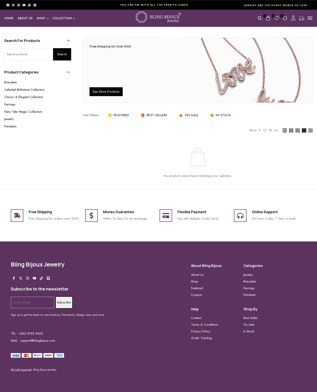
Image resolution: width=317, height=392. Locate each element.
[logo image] (158, 17)
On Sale (192, 115)
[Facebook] (7, 5)
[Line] (34, 5)
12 (264, 130)
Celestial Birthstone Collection (24, 89)
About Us (25, 18)
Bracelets (10, 82)
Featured (121, 115)
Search (62, 54)
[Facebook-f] (13, 278)
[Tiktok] (29, 5)
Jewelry (9, 119)
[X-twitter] (13, 5)
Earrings (10, 104)
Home (8, 18)
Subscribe (64, 302)
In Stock (223, 115)
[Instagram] (18, 5)
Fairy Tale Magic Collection (23, 111)
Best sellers (157, 115)
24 (276, 130)
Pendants (10, 126)
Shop (41, 18)
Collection (62, 18)
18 (270, 130)
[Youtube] (24, 5)
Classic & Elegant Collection (23, 97)
